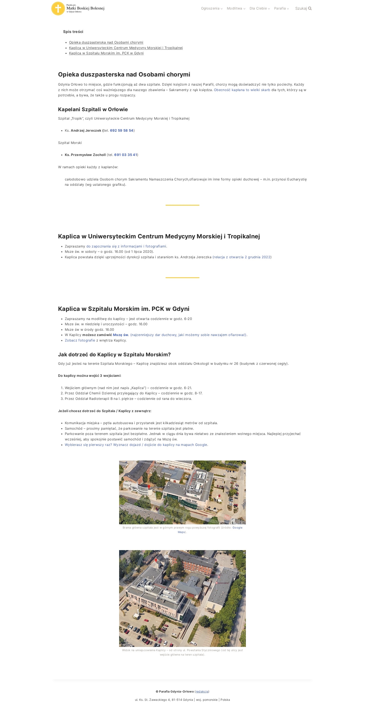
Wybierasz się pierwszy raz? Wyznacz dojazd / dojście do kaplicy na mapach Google (136, 445)
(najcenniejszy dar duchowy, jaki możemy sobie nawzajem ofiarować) (180, 335)
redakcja (202, 691)
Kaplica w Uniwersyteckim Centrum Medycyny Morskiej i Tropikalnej (126, 48)
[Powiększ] (240, 466)
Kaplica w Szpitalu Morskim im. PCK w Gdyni (106, 53)
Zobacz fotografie (80, 340)
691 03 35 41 (125, 155)
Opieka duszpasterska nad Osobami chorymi (106, 42)
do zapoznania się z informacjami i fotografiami (126, 246)
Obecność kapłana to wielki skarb (242, 90)
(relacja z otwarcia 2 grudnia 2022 (241, 257)
